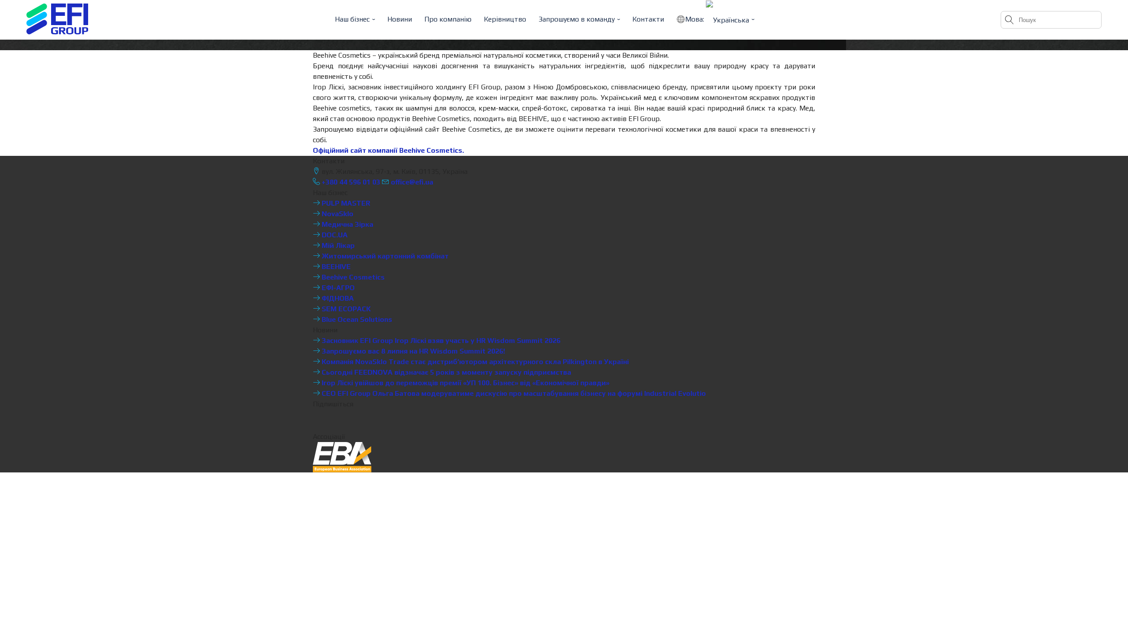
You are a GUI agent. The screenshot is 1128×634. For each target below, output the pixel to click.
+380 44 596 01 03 (350, 182)
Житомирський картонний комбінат (384, 256)
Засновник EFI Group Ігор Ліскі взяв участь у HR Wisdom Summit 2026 (440, 340)
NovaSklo (336, 214)
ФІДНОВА (337, 298)
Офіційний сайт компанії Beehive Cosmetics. (388, 150)
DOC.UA (334, 235)
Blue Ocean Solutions (356, 319)
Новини (399, 19)
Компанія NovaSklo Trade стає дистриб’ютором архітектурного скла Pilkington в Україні (474, 362)
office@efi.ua (412, 182)
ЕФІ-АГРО (337, 288)
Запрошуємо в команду (576, 19)
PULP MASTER (345, 203)
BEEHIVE (335, 266)
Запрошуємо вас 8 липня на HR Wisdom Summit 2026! (412, 351)
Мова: (695, 19)
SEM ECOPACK (345, 309)
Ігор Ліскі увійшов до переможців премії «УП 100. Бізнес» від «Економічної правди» (464, 383)
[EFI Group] (57, 19)
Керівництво (505, 19)
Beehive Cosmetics (352, 277)
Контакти (648, 19)
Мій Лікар (337, 245)
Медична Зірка (346, 224)
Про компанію (447, 19)
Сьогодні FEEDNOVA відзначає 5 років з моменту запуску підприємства (445, 372)
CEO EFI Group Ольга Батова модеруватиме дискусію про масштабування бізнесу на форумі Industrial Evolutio (513, 393)
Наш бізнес (352, 19)
